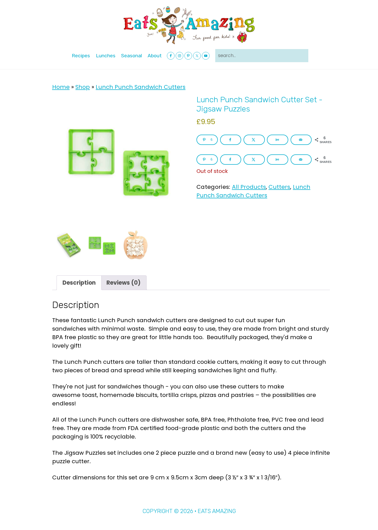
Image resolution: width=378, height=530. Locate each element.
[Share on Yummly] (277, 140)
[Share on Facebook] (230, 140)
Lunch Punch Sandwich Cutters (140, 87)
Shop (82, 87)
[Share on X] (254, 140)
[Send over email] (301, 140)
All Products (249, 187)
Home (61, 87)
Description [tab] (79, 283)
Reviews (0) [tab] (123, 283)
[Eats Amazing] (189, 24)
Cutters (279, 187)
